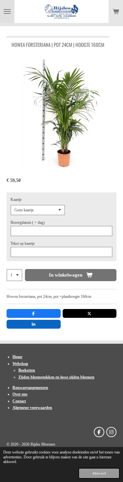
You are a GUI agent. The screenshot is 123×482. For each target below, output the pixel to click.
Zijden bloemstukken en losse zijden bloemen (56, 377)
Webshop (20, 363)
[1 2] (14, 275)
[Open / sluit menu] (7, 11)
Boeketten (26, 370)
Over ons (20, 394)
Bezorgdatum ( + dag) (27, 222)
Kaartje (16, 199)
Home (17, 357)
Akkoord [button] (99, 473)
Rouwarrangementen (30, 387)
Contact (19, 401)
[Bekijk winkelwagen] (116, 11)
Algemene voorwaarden (32, 407)
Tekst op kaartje (22, 243)
